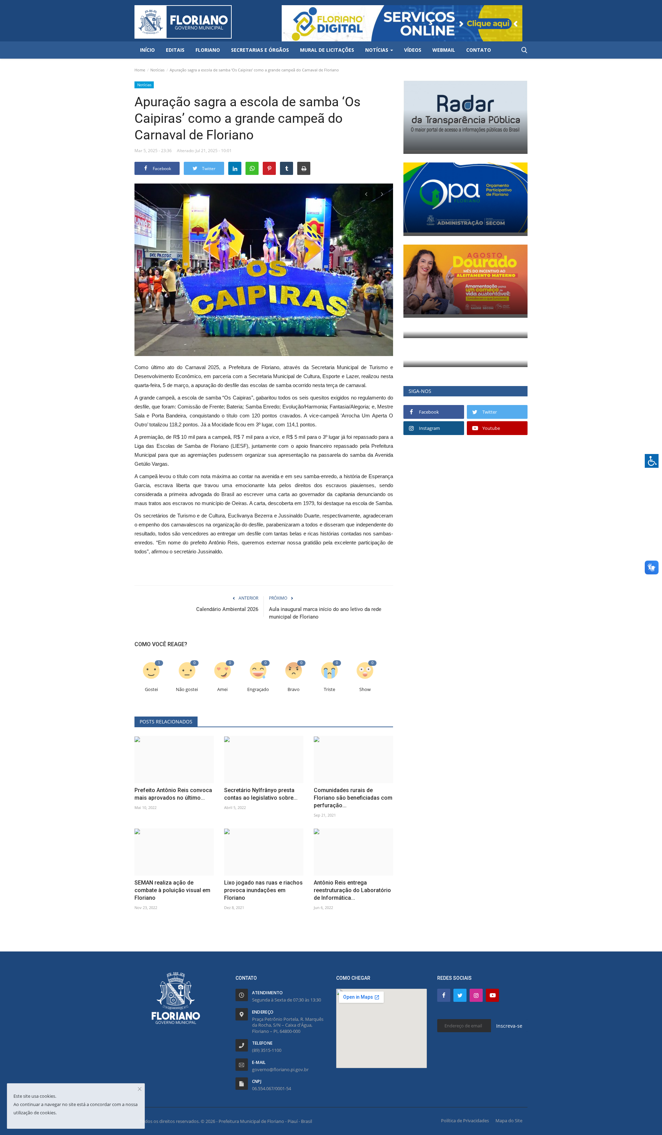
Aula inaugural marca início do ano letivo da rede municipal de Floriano (325, 613)
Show (365, 689)
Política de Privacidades (465, 1120)
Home (139, 69)
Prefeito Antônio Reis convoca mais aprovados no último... (173, 794)
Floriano (207, 50)
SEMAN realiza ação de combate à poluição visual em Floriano (172, 890)
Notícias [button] (377, 50)
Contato (478, 50)
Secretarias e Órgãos (260, 50)
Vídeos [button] (412, 50)
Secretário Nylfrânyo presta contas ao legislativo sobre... (261, 794)
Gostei (151, 689)
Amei (222, 689)
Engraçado (258, 689)
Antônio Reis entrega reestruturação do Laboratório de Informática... (352, 890)
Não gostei (187, 689)
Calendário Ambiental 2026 (227, 609)
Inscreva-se (509, 1026)
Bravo (294, 689)
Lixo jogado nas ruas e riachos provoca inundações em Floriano (263, 890)
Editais (175, 50)
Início (147, 50)
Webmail (443, 50)
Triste (329, 689)
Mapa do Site (508, 1120)
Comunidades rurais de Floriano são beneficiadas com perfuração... (353, 798)
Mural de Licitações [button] (327, 50)
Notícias (157, 69)
